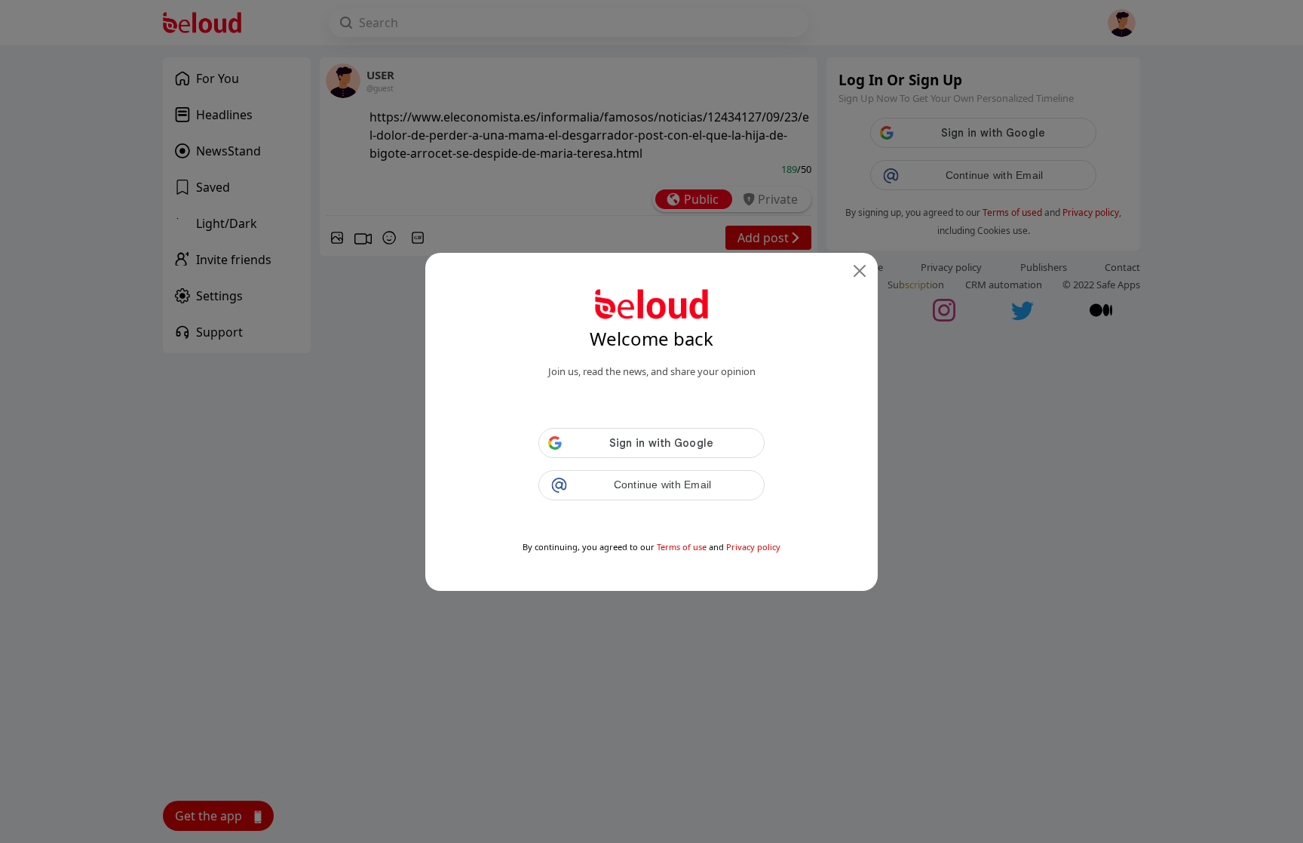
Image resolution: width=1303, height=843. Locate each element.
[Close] (860, 271)
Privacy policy (753, 546)
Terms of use (682, 546)
